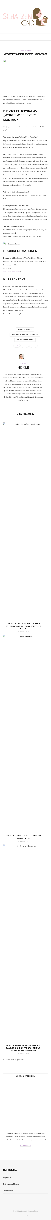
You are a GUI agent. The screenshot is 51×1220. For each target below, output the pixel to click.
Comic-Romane (25, 329)
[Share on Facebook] (22, 346)
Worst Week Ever (25, 339)
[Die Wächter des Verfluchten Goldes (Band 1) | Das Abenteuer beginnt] (25, 521)
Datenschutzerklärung (11, 1184)
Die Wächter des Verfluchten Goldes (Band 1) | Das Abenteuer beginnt (23, 626)
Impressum (7, 1177)
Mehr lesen (25, 1145)
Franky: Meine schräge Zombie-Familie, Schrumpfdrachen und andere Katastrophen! (23, 1048)
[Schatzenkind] (25, 17)
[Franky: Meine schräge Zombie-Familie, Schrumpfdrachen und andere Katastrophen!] (25, 943)
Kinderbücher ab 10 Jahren (25, 334)
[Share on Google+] (31, 346)
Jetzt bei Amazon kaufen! (11, 271)
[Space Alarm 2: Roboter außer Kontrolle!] (25, 733)
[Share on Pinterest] (36, 346)
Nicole (23, 367)
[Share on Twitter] (27, 346)
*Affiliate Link (8, 1190)
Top (26, 1215)
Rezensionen (25, 50)
